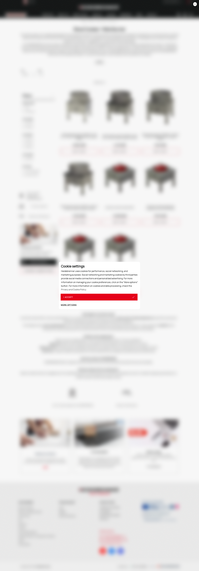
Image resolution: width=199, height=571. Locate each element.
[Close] (195, 4)
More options (69, 305)
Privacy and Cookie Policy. (74, 289)
